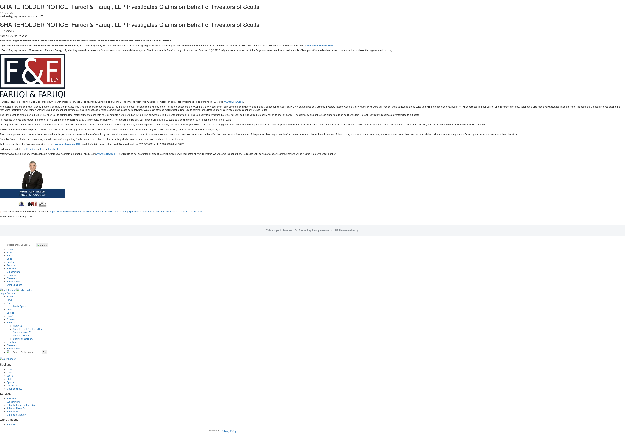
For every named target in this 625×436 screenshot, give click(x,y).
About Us (17, 325)
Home (10, 249)
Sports (10, 255)
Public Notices (14, 281)
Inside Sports (20, 306)
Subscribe (12, 293)
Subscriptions (13, 271)
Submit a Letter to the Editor (27, 329)
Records (11, 265)
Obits (9, 258)
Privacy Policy (229, 431)
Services (11, 322)
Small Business (14, 284)
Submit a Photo (21, 335)
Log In (3, 293)
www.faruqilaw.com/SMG (319, 45)
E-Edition (11, 268)
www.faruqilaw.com (233, 101)
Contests (11, 275)
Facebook (53, 148)
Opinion (10, 262)
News (9, 252)
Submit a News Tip (22, 332)
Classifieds (12, 278)
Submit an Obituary (23, 338)
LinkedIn (30, 148)
